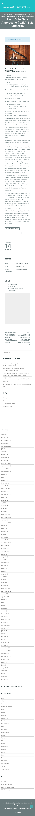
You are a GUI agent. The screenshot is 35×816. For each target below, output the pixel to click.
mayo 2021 (4, 531)
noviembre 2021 (6, 517)
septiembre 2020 (6, 551)
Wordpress (17, 805)
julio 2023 (4, 474)
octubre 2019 (5, 562)
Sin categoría (5, 763)
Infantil (3, 735)
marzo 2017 (4, 639)
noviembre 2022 (6, 488)
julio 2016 (4, 662)
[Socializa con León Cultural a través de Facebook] (29, 1)
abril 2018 (4, 608)
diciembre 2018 (5, 588)
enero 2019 (4, 585)
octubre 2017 (5, 622)
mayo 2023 (4, 480)
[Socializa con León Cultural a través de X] (24, 1)
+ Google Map (12, 290)
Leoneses (4, 738)
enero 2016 (4, 679)
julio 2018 (4, 599)
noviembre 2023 (6, 466)
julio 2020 (4, 554)
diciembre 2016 (5, 648)
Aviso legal (18, 812)
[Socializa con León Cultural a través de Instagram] (19, 1)
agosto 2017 (5, 628)
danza (3, 712)
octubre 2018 (5, 594)
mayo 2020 (4, 557)
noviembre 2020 (6, 545)
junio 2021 (4, 528)
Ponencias (4, 760)
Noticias (3, 755)
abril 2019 (4, 577)
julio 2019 (4, 568)
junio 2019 (4, 571)
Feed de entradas (8, 401)
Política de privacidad (10, 808)
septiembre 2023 (6, 471)
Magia (3, 743)
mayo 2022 (4, 500)
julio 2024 (4, 449)
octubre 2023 (5, 469)
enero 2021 (4, 540)
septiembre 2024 (6, 446)
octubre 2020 (5, 548)
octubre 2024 (5, 443)
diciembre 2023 (6, 463)
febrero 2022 (5, 508)
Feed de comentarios (9, 403)
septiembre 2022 (6, 494)
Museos (3, 749)
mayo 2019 (4, 574)
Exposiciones (5, 723)
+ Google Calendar (12, 228)
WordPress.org (7, 406)
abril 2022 (4, 503)
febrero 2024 (5, 457)
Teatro (3, 766)
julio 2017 (4, 631)
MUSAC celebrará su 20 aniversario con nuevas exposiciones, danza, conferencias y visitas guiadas (17, 379)
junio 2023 (4, 477)
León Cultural (9, 803)
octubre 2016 (5, 653)
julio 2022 (4, 497)
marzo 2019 (4, 579)
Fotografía (4, 729)
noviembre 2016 (6, 651)
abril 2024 (4, 451)
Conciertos (17, 15)
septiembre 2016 (6, 656)
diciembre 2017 (5, 619)
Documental (4, 718)
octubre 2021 (5, 520)
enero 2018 (4, 616)
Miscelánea (4, 746)
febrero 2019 (5, 582)
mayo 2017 (4, 636)
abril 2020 (4, 560)
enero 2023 (4, 486)
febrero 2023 (5, 483)
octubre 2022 (5, 491)
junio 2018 (4, 602)
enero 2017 (4, 645)
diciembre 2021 (5, 514)
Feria (2, 726)
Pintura (3, 758)
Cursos (3, 709)
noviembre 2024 (6, 440)
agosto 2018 (5, 596)
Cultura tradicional (6, 706)
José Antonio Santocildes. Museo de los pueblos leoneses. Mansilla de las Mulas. (11, 337)
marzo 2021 (4, 537)
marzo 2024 (4, 454)
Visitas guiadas (5, 769)
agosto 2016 (5, 659)
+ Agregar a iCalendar (13, 233)
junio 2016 (4, 665)
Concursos (4, 704)
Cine (2, 701)
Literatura (4, 741)
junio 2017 (4, 633)
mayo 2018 (4, 605)
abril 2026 (4, 434)
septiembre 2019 (6, 565)
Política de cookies (25, 808)
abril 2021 (4, 534)
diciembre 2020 (6, 542)
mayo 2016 (4, 668)
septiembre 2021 (6, 523)
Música (25, 15)
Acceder (5, 398)
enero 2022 (4, 511)
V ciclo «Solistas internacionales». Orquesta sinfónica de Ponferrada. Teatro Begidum (24, 338)
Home (4, 15)
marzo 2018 (4, 611)
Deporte (3, 715)
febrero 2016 (5, 676)
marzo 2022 (4, 506)
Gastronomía (5, 732)
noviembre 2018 (6, 591)
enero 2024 (4, 460)
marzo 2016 (4, 673)
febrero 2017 (5, 642)
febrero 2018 (5, 614)
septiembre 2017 (6, 625)
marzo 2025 (4, 437)
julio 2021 (4, 525)
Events (9, 15)
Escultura (4, 721)
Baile (2, 698)
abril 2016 (4, 670)
